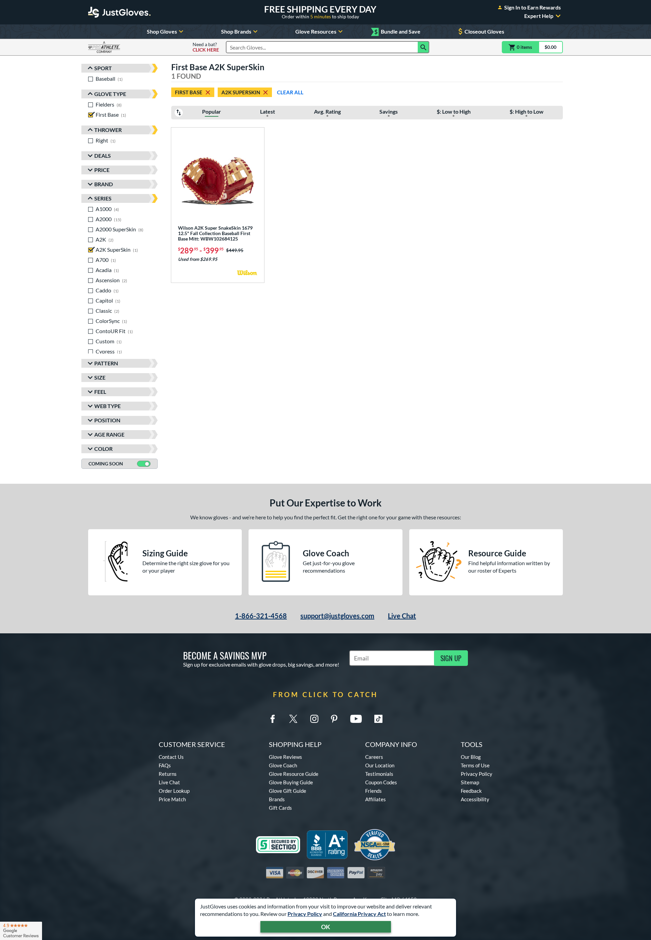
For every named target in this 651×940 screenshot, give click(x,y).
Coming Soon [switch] (105, 463)
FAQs (165, 765)
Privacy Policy (305, 913)
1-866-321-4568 (261, 616)
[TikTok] (378, 719)
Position (107, 420)
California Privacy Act (359, 913)
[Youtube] (356, 719)
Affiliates (375, 799)
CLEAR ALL (290, 92)
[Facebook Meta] (273, 719)
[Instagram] (314, 719)
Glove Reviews (285, 757)
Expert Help (538, 16)
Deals (102, 155)
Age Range (109, 434)
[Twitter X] (293, 719)
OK (325, 927)
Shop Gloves (162, 31)
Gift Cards (280, 808)
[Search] (423, 47)
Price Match (172, 799)
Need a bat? (206, 47)
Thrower (108, 130)
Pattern (106, 363)
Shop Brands (236, 31)
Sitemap (470, 782)
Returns (168, 774)
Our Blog (471, 757)
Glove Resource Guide (293, 774)
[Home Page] (119, 12)
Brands (277, 799)
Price (102, 170)
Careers (374, 757)
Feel (100, 391)
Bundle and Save (397, 31)
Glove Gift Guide (287, 791)
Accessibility (475, 799)
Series (103, 198)
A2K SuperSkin (240, 92)
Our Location (379, 765)
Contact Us (171, 757)
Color (103, 448)
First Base (188, 92)
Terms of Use (475, 765)
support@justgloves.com (337, 616)
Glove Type (110, 94)
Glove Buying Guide (291, 782)
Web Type (107, 406)
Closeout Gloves (484, 31)
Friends (373, 791)
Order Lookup (174, 791)
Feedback (471, 791)
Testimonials (379, 774)
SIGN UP (450, 658)
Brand (103, 184)
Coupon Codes (381, 782)
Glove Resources (315, 31)
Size (99, 377)
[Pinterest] (334, 719)
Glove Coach (283, 765)
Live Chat (402, 616)
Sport (103, 68)
